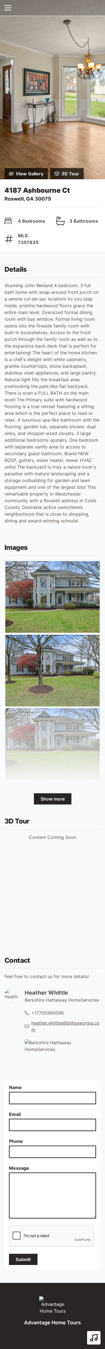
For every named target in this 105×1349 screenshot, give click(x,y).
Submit (23, 1259)
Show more (53, 799)
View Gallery (29, 173)
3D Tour (70, 173)
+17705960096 (47, 1013)
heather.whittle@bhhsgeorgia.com (65, 1026)
